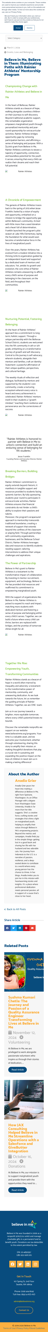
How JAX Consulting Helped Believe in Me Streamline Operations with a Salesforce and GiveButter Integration (23, 1138)
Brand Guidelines (37, 1328)
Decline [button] (29, 28)
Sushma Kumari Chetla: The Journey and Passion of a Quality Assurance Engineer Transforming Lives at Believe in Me (23, 1012)
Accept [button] (18, 28)
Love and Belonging (23, 52)
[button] (7, 928)
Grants (10, 52)
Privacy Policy (23, 1328)
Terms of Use (9, 1328)
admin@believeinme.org (24, 1301)
